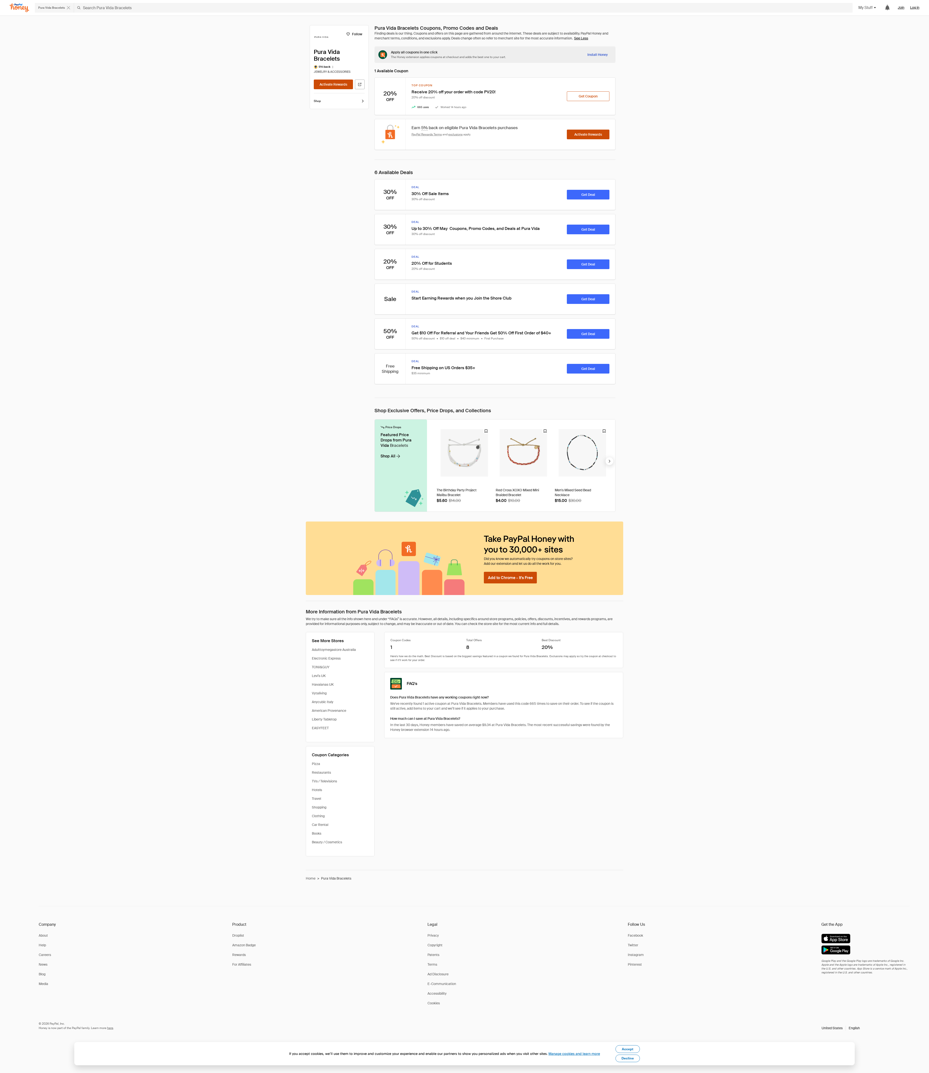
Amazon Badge (244, 945)
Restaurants (321, 772)
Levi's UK (319, 676)
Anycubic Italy (322, 702)
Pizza (316, 764)
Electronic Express (326, 658)
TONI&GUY (321, 667)
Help (42, 945)
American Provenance (329, 710)
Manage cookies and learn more (574, 1053)
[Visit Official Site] (360, 84)
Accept (627, 1049)
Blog (42, 974)
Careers (45, 955)
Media (43, 984)
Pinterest (635, 964)
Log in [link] (914, 7)
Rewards (239, 955)
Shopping (319, 807)
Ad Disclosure (438, 974)
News (43, 964)
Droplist (238, 935)
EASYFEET (320, 728)
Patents (433, 955)
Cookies (433, 1003)
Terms (432, 964)
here (110, 1028)
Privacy (433, 935)
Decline (628, 1058)
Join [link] (901, 7)
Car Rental (320, 825)
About (43, 935)
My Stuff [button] (865, 7)
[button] (841, 1028)
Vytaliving (319, 693)
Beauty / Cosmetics (327, 842)
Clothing (318, 816)
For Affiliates (241, 964)
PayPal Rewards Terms (427, 134)
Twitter (633, 945)
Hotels (317, 790)
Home (310, 878)
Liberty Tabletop (324, 719)
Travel (316, 798)
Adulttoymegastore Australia (334, 649)
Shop (317, 101)
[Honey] (19, 8)
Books (316, 833)
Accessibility (437, 993)
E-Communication (441, 984)
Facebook (635, 935)
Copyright (434, 945)
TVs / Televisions (324, 781)
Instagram (636, 955)
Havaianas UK (323, 684)
